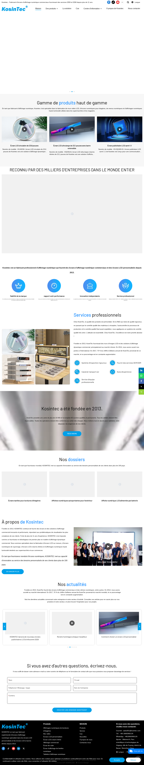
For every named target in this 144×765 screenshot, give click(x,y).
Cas (77, 8)
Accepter (117, 760)
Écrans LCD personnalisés (52, 737)
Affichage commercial (51, 742)
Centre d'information (92, 9)
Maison (38, 8)
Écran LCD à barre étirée (52, 740)
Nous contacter (134, 8)
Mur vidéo (46, 734)
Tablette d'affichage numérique (54, 754)
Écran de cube (48, 745)
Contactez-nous (85, 742)
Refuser (133, 760)
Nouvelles (83, 737)
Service (82, 731)
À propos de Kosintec (115, 8)
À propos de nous (86, 740)
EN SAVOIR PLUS (12, 571)
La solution (67, 8)
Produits (83, 728)
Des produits (51, 9)
